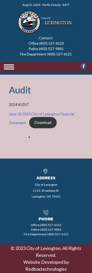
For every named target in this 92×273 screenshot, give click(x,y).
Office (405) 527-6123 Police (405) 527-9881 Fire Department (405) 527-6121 (46, 48)
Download (42, 122)
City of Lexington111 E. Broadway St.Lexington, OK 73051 (46, 190)
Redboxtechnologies (46, 269)
